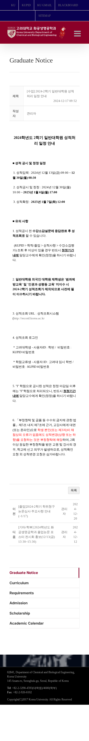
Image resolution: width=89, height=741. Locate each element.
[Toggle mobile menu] (78, 33)
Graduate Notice (23, 572)
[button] (31, 113)
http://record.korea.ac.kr (29, 318)
